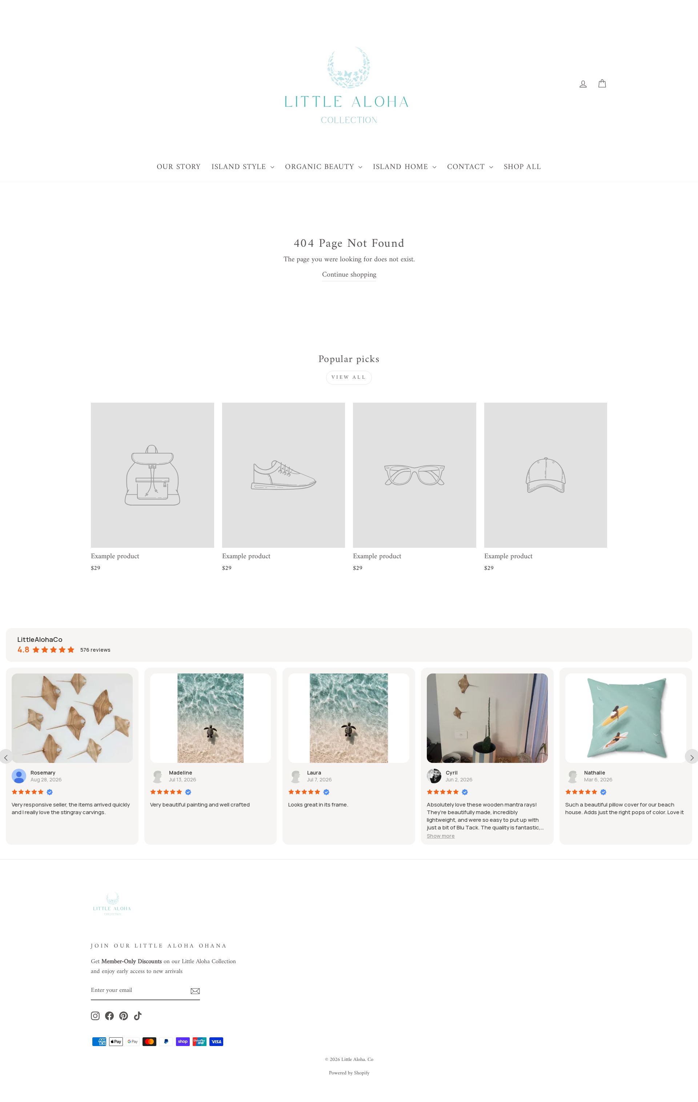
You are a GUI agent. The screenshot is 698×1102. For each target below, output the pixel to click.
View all (349, 377)
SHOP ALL (522, 167)
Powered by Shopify (349, 1073)
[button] (441, 836)
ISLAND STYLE (240, 167)
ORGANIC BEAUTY (321, 167)
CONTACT (467, 167)
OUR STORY (178, 167)
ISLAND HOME (402, 167)
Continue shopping (349, 275)
